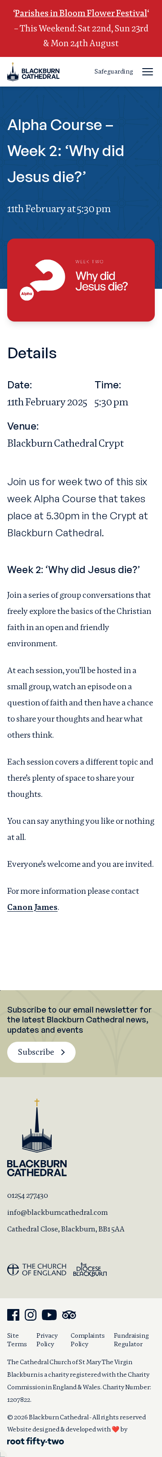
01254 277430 (27, 1195)
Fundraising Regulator (131, 1339)
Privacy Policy (47, 1339)
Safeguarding (113, 71)
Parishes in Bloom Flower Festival (81, 13)
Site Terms (17, 1339)
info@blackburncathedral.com (57, 1212)
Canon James (32, 907)
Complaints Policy (88, 1339)
